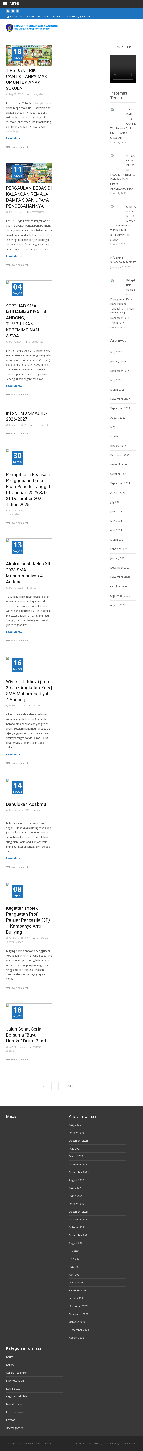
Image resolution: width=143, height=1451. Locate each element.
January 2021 (118, 558)
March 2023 (117, 389)
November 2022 (120, 399)
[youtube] (13, 12)
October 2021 (118, 474)
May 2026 (116, 352)
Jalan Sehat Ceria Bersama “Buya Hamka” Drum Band (26, 1035)
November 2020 (120, 577)
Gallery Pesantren (16, 1372)
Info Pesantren (15, 1380)
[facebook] (8, 12)
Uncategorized (37, 94)
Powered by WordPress (88, 1443)
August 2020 (117, 605)
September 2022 (120, 408)
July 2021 (115, 502)
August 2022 (117, 417)
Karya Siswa (42, 938)
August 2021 (117, 492)
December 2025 (120, 370)
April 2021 (116, 530)
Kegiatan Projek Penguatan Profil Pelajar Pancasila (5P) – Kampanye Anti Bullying (28, 920)
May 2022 (116, 427)
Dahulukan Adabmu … (28, 804)
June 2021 (116, 511)
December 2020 (120, 567)
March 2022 (117, 436)
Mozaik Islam (14, 1404)
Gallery (10, 1365)
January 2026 (118, 361)
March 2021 (117, 539)
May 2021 (116, 520)
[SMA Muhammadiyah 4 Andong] (29, 26)
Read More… (14, 138)
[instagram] (17, 12)
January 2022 (118, 446)
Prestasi (36, 705)
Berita (33, 587)
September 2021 (120, 483)
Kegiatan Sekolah (14, 941)
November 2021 (120, 464)
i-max (113, 1443)
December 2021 (120, 455)
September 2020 (120, 596)
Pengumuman (14, 1412)
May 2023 (116, 380)
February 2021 (119, 549)
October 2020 (118, 586)
